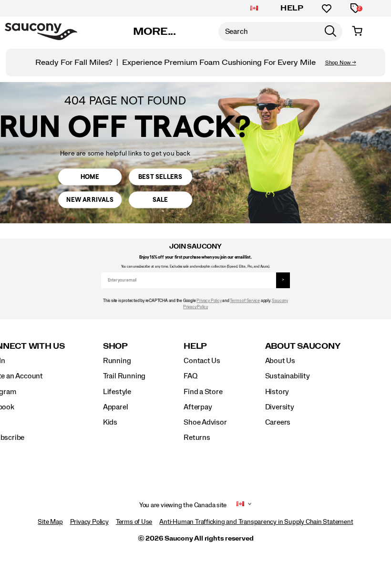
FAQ (190, 376)
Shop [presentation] (115, 346)
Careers (278, 422)
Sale (160, 199)
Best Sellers (160, 176)
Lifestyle (117, 392)
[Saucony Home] (41, 31)
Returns (197, 437)
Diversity (279, 407)
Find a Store (203, 392)
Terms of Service (245, 301)
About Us (280, 361)
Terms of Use (134, 522)
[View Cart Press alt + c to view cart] (357, 31)
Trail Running (124, 376)
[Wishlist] (326, 8)
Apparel (115, 407)
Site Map (50, 522)
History (277, 392)
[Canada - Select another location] (254, 8)
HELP (291, 8)
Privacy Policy (208, 301)
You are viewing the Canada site (183, 505)
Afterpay (198, 407)
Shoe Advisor (205, 422)
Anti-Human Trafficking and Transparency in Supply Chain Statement (256, 522)
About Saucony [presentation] (302, 346)
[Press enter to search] (330, 31)
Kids (110, 422)
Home (90, 176)
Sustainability (287, 376)
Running (117, 361)
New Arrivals (89, 199)
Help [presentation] (195, 346)
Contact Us (202, 361)
